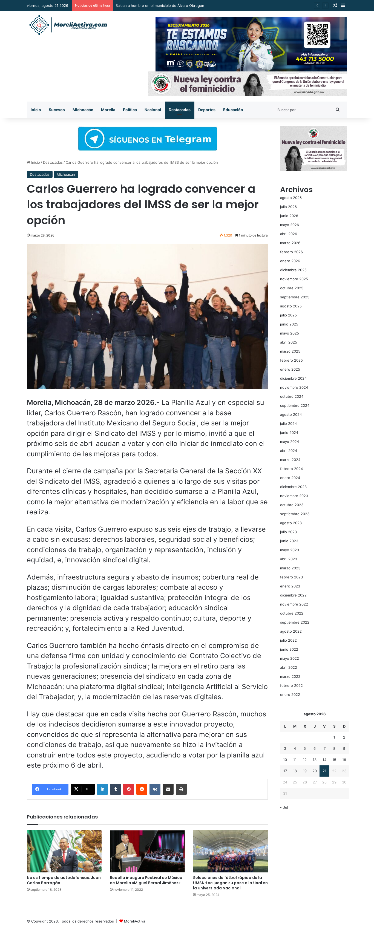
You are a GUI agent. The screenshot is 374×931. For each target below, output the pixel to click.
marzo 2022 (290, 676)
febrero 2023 (291, 577)
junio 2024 (289, 432)
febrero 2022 (291, 685)
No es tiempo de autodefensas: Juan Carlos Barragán (64, 880)
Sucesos (57, 109)
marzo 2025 (290, 351)
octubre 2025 (291, 288)
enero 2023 (290, 586)
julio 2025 (288, 315)
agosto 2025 (291, 306)
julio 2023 (288, 532)
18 (295, 771)
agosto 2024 (291, 414)
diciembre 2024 (293, 378)
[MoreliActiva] (68, 25)
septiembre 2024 (294, 405)
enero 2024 (290, 477)
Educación (233, 109)
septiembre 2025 (294, 297)
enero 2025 (290, 369)
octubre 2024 (291, 396)
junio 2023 (289, 541)
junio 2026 (289, 216)
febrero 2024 (291, 468)
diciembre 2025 (293, 270)
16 (344, 759)
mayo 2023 (289, 550)
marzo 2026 (290, 243)
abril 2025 (288, 342)
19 (305, 771)
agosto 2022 (291, 631)
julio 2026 (288, 206)
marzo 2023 (290, 568)
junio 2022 (289, 649)
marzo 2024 (290, 459)
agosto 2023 (291, 523)
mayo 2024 (289, 441)
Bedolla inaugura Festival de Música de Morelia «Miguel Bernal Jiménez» (146, 880)
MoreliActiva (134, 921)
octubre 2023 (291, 505)
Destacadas (180, 109)
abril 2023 (288, 559)
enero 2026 (290, 261)
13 (315, 759)
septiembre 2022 (294, 622)
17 (285, 771)
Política (130, 109)
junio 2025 (289, 324)
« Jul (284, 807)
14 (324, 759)
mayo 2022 (289, 658)
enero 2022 (290, 694)
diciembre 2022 (293, 595)
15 (334, 759)
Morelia (108, 109)
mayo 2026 (289, 225)
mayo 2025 (289, 333)
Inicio (36, 109)
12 (305, 759)
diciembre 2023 (293, 487)
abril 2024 (288, 450)
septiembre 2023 (294, 514)
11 (295, 759)
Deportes (206, 109)
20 (314, 771)
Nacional (153, 109)
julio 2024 (288, 423)
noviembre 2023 (294, 496)
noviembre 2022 (294, 604)
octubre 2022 (291, 613)
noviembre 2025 (294, 279)
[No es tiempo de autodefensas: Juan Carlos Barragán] (64, 851)
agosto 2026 (291, 197)
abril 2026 (288, 234)
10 (285, 759)
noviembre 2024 (294, 387)
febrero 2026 (291, 252)
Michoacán (83, 109)
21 (324, 771)
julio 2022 (288, 640)
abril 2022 (288, 667)
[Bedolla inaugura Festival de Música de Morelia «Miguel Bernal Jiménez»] (147, 851)
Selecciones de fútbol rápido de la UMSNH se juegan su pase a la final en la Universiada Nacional (230, 883)
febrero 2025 (291, 360)
